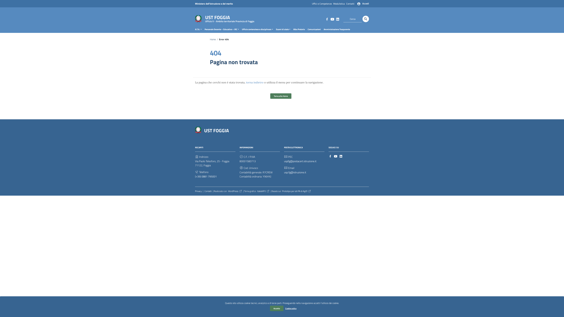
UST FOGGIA (229, 18)
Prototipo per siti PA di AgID (294, 191)
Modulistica (339, 3)
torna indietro (254, 82)
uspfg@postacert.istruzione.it (300, 161)
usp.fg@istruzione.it (295, 172)
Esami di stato (282, 29)
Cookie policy (291, 308)
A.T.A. (197, 29)
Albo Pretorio (299, 29)
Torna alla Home (281, 96)
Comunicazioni (314, 29)
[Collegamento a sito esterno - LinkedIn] (337, 19)
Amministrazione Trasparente (337, 29)
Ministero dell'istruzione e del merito (214, 3)
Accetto (276, 308)
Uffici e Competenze (322, 3)
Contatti (350, 3)
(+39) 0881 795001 (206, 176)
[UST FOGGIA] (198, 18)
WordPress (233, 191)
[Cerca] (365, 19)
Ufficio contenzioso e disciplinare (256, 29)
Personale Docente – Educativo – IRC (221, 29)
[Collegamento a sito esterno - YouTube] (332, 19)
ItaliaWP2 (261, 191)
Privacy (198, 191)
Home (213, 39)
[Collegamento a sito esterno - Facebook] (327, 19)
